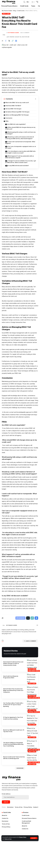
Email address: (6, 794)
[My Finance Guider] (9, 2)
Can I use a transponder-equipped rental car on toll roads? (20, 147)
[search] (24, 2)
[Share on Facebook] (5, 40)
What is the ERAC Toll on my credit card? (17, 102)
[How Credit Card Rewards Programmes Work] (32, 679)
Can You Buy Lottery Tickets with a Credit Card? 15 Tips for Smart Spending (13, 704)
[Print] (16, 40)
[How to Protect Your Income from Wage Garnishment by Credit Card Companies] (32, 692)
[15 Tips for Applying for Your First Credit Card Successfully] (32, 720)
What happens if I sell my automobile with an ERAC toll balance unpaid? (19, 156)
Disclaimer (10, 807)
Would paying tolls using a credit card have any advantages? (20, 132)
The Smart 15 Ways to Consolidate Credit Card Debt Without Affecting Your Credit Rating (13, 744)
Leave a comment (31, 641)
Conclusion (9, 118)
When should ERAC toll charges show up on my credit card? (20, 128)
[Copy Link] (12, 40)
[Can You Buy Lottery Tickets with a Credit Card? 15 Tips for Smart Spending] (32, 706)
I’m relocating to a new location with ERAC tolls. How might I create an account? (20, 152)
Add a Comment (24, 32)
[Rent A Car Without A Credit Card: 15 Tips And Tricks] (32, 732)
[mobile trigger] (36, 2)
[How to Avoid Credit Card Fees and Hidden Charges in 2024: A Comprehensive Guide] (32, 665)
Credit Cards (6, 13)
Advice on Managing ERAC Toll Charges (17, 115)
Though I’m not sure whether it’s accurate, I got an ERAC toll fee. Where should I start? (20, 161)
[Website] (37, 625)
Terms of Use (8, 839)
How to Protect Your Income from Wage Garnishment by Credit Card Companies (13, 690)
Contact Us (36, 807)
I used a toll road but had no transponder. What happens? (20, 142)
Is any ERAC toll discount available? (18, 165)
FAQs (7, 121)
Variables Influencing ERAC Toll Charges (17, 112)
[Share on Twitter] (9, 40)
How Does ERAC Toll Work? (13, 105)
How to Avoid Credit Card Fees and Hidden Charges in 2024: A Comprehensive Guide (13, 663)
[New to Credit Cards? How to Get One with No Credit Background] (32, 759)
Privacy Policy (22, 837)
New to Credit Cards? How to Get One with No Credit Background (14, 757)
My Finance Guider (13, 32)
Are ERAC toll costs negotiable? (16, 124)
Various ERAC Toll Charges (13, 108)
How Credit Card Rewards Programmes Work (10, 676)
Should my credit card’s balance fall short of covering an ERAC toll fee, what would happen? (19, 137)
